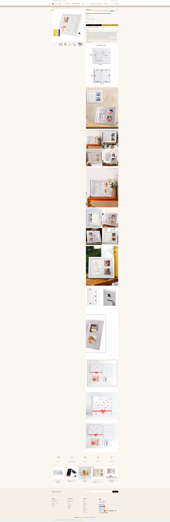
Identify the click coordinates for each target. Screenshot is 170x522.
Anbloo (84, 506)
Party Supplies (99, 3)
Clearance (69, 508)
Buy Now (58, 477)
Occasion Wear (67, 3)
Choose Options (71, 477)
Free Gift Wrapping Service (55, 503)
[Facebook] (100, 506)
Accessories (106, 3)
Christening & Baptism (76, 3)
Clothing (83, 3)
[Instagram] (102, 506)
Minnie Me (84, 502)
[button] (58, 458)
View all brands (85, 512)
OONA (84, 501)
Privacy (53, 502)
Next (83, 44)
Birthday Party (92, 3)
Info (90, 30)
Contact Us (53, 506)
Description (87, 30)
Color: (87, 17)
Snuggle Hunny (85, 503)
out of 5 (86, 517)
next (119, 475)
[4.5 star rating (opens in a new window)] (81, 517)
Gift (87, 3)
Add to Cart (58, 475)
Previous (53, 44)
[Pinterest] (104, 506)
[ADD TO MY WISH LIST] (62, 469)
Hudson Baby (85, 508)
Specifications (94, 30)
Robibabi (84, 507)
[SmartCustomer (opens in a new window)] (92, 517)
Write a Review (88, 15)
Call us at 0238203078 (55, 0)
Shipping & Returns (54, 501)
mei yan (84, 511)
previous (50, 475)
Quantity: (87, 22)
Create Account (113, 0)
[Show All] (110, 4)
